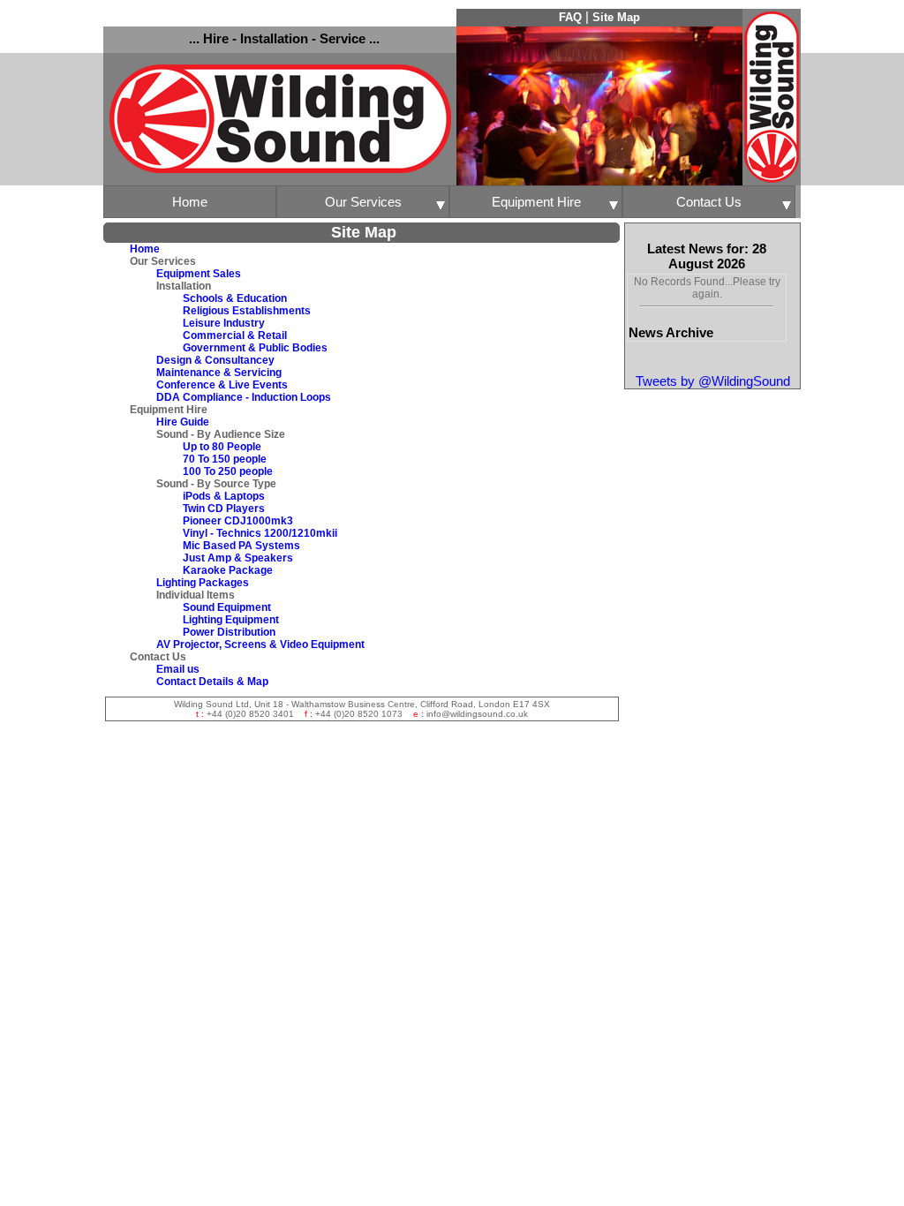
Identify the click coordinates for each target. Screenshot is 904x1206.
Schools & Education (235, 298)
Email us (178, 669)
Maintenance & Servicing (219, 372)
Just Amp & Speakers (238, 558)
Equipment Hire (536, 201)
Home (189, 201)
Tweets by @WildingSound (713, 380)
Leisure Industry (224, 323)
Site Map (616, 17)
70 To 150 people (225, 459)
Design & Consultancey (215, 360)
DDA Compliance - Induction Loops (243, 397)
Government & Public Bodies (255, 348)
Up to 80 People (222, 447)
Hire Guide (182, 422)
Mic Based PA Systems (241, 545)
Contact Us (709, 201)
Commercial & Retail (235, 335)
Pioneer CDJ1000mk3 (238, 521)
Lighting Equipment (231, 620)
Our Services (363, 201)
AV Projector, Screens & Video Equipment (260, 644)
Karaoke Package (228, 570)
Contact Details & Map (212, 681)
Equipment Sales (198, 274)
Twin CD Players (224, 508)
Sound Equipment (227, 607)
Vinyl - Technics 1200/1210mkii (260, 533)
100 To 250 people (228, 471)
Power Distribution (229, 632)
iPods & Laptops (224, 496)
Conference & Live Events (222, 385)
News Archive (671, 332)
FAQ (570, 17)
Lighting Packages (202, 583)
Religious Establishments (247, 311)
